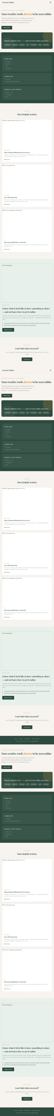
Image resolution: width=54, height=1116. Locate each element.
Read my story (8, 329)
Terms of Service (36, 738)
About (15, 738)
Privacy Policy (27, 738)
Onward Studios (8, 2)
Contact (21, 738)
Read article (7, 159)
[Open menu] (50, 2)
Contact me (27, 359)
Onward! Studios (34, 741)
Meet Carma (7, 27)
